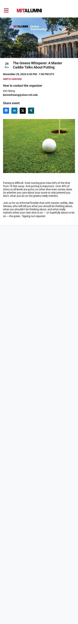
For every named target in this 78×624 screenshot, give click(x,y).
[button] (12, 79)
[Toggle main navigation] (6, 10)
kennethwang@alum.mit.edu (20, 94)
